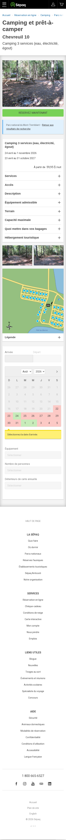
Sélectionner (14, 455)
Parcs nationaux (33, 553)
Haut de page (33, 521)
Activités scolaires (33, 684)
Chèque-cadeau (33, 606)
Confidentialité (33, 737)
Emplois (33, 638)
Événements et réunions (33, 678)
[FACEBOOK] (16, 784)
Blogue (33, 659)
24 (17, 415)
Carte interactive (33, 619)
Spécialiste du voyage (33, 691)
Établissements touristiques (33, 566)
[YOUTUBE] (33, 784)
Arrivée (9, 352)
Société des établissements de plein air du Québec (18, 5)
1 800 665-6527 (33, 776)
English (33, 813)
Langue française (33, 756)
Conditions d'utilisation (33, 743)
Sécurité (33, 718)
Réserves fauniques (33, 560)
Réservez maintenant (33, 112)
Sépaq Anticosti (33, 573)
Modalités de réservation (33, 731)
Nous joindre (33, 632)
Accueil (6, 15)
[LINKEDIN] (50, 784)
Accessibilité (33, 750)
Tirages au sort (33, 672)
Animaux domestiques (33, 724)
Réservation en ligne (25, 15)
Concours (33, 697)
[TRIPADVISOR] (41, 784)
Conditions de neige (33, 612)
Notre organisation (33, 579)
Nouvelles (33, 665)
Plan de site (33, 808)
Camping (45, 15)
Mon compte (33, 625)
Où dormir (33, 547)
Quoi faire (33, 541)
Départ (37, 352)
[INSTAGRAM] (25, 784)
